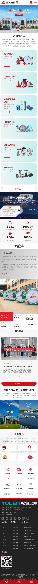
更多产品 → (19, 189)
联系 (4, 545)
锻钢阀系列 (27, 542)
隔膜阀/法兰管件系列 (30, 545)
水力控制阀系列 (28, 548)
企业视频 (15, 542)
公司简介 (15, 527)
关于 (4, 530)
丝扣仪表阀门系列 (29, 539)
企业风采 (15, 533)
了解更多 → (5, 274)
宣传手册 (15, 545)
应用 (4, 539)
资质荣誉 (15, 536)
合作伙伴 (15, 548)
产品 (4, 533)
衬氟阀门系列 (28, 530)
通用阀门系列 (28, 536)
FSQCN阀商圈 (19, 577)
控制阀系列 (27, 527)
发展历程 (15, 539)
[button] (18, 30)
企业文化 (15, 530)
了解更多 (8, 426)
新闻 (4, 542)
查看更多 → (19, 383)
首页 (4, 527)
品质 (4, 536)
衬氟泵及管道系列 (29, 533)
